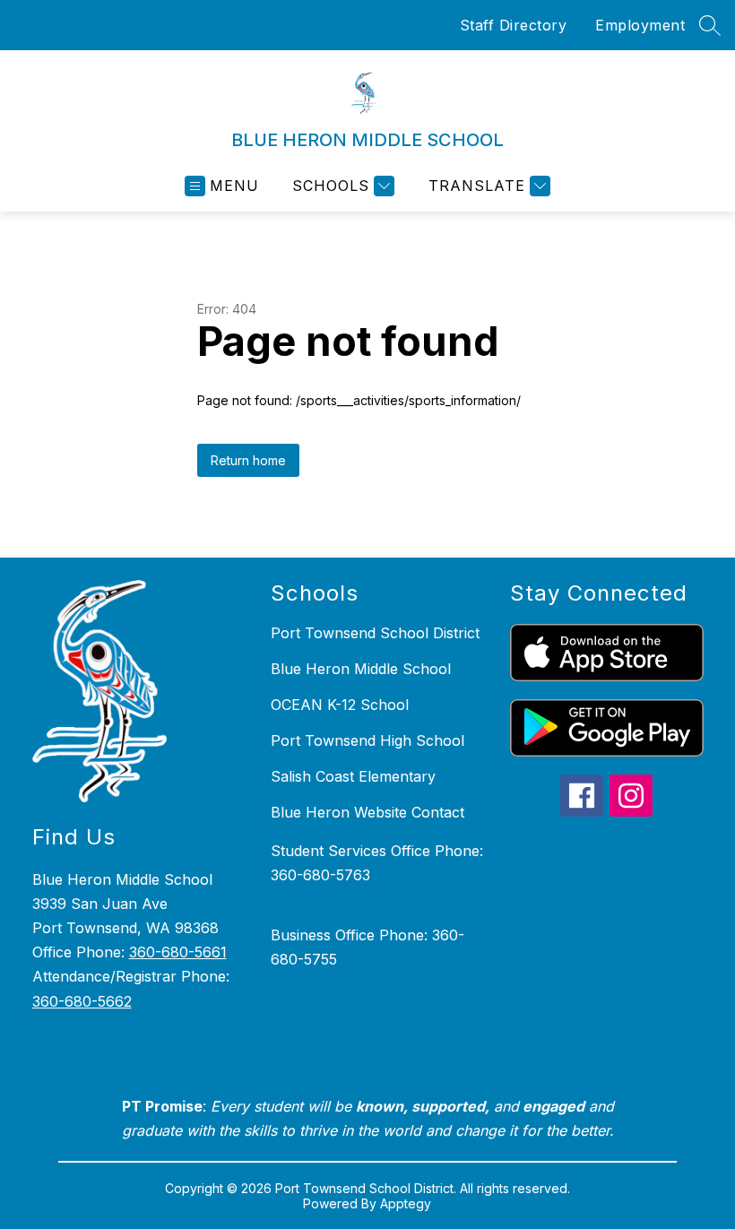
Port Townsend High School (367, 740)
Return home (248, 460)
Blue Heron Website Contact (367, 812)
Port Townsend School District (375, 633)
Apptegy (405, 1203)
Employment (640, 25)
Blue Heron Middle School (361, 669)
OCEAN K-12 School (340, 705)
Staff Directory (513, 25)
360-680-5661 (178, 952)
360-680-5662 (82, 1001)
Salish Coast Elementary (353, 776)
